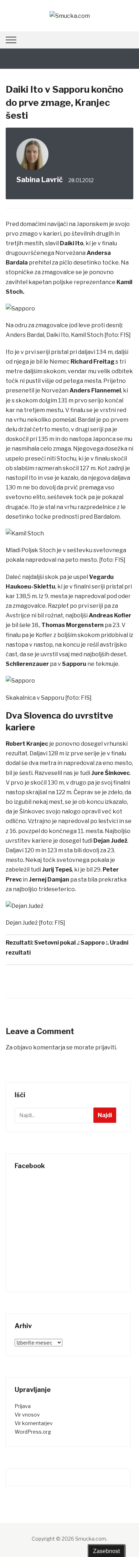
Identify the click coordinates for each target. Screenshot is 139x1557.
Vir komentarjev (34, 1423)
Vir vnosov (27, 1415)
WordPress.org (33, 1432)
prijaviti (105, 1047)
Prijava (23, 1406)
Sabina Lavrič (39, 179)
